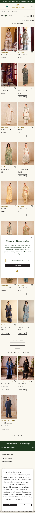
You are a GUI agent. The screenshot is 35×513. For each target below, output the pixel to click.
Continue (17, 265)
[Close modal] (31, 238)
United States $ (17, 261)
